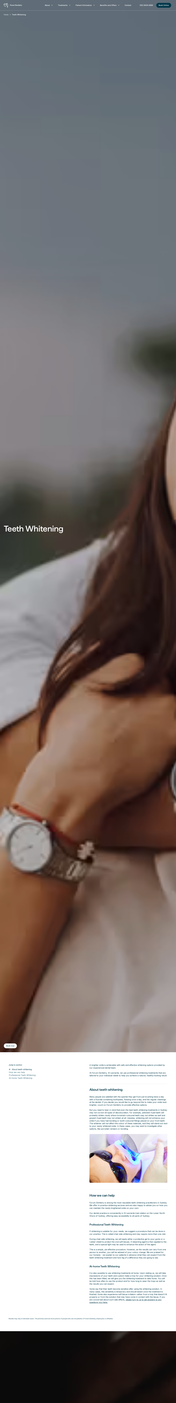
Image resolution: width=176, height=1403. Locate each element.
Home (6, 15)
